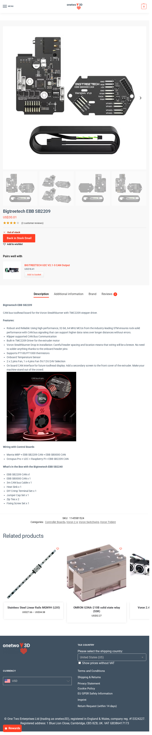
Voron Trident (108, 522)
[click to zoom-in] (74, 97)
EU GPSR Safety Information (95, 693)
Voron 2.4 (72, 522)
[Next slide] (140, 98)
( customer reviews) (32, 223)
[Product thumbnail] (13, 270)
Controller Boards (55, 522)
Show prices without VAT (98, 663)
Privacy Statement (89, 683)
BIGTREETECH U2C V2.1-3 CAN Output (47, 265)
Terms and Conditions (91, 671)
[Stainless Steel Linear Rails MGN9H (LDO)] (33, 572)
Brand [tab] (92, 294)
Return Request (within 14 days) (97, 706)
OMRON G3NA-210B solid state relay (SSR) (96, 609)
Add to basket (34, 274)
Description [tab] (41, 294)
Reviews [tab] (109, 294)
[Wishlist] (57, 548)
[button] (143, 6)
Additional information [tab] (68, 294)
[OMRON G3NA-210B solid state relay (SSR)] (96, 572)
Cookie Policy (86, 688)
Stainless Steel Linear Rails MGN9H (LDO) (33, 607)
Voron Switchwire (89, 522)
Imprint (82, 699)
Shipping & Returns (89, 677)
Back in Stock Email (19, 238)
